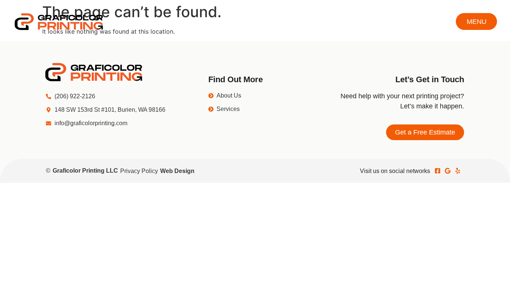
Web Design (177, 171)
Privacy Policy (139, 171)
